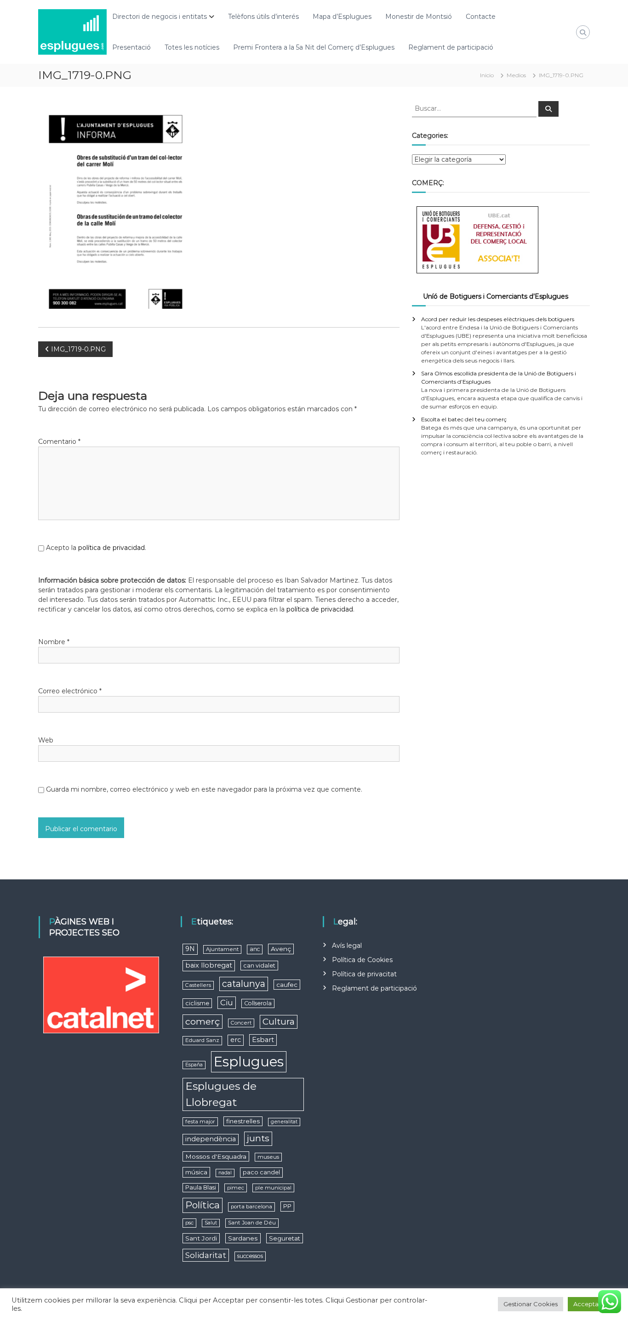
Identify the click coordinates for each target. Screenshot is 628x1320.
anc (255, 949)
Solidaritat (205, 1255)
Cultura (279, 1021)
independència (210, 1139)
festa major (200, 1121)
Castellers (198, 985)
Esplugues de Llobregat (221, 1094)
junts (258, 1138)
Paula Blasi (200, 1187)
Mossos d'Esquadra (215, 1156)
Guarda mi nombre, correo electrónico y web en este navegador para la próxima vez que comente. (204, 789)
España (194, 1065)
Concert (241, 1023)
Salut (211, 1223)
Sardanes (243, 1238)
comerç (202, 1021)
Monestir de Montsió (418, 16)
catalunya (243, 983)
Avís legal (347, 945)
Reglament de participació (450, 47)
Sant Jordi (201, 1238)
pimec (235, 1187)
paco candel (261, 1172)
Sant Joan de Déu (252, 1222)
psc (189, 1222)
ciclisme (197, 1003)
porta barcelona (251, 1206)
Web (45, 740)
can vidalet (259, 965)
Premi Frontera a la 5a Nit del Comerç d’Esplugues (313, 47)
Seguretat (284, 1238)
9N (190, 949)
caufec (286, 984)
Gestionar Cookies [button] (530, 1304)
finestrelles (243, 1121)
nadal (225, 1173)
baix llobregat (208, 965)
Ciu (226, 1002)
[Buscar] (548, 109)
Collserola (258, 1003)
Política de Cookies (362, 960)
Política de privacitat (364, 974)
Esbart (263, 1040)
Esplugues (249, 1062)
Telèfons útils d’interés (263, 16)
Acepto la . (96, 548)
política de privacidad (111, 548)
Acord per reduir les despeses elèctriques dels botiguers (497, 319)
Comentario (59, 441)
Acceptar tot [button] (592, 1304)
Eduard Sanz (202, 1040)
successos (250, 1255)
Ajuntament (222, 949)
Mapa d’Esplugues (342, 16)
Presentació (131, 47)
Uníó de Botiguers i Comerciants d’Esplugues (495, 296)
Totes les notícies (192, 47)
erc (235, 1040)
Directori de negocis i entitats (159, 16)
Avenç (281, 948)
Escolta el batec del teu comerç (464, 419)
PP (287, 1206)
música (196, 1172)
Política (202, 1205)
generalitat (284, 1122)
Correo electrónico (70, 691)
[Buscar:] (475, 108)
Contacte (481, 16)
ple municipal (273, 1187)
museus (268, 1157)
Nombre (53, 642)
